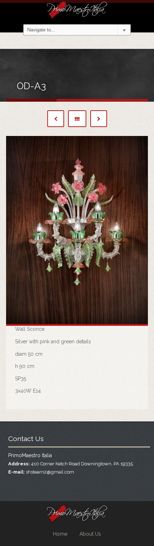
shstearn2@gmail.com (50, 472)
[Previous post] (55, 118)
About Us (90, 534)
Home (60, 534)
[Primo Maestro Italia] (77, 8)
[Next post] (98, 118)
